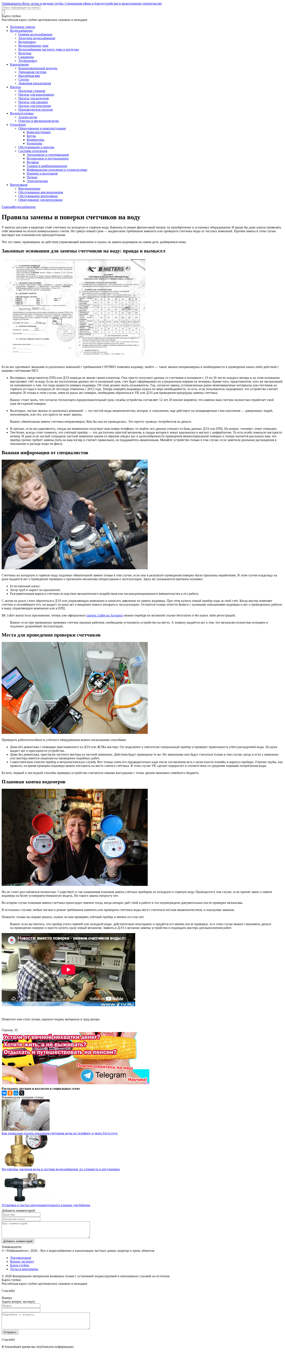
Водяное (33, 162)
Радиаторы (34, 143)
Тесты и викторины (24, 1269)
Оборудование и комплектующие (42, 128)
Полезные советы (22, 27)
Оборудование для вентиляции (40, 200)
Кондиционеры (29, 188)
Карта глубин (19, 1265)
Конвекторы (35, 139)
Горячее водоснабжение (35, 34)
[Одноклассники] (10, 1093)
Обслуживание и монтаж (36, 147)
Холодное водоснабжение (36, 38)
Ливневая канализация (34, 83)
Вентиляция (18, 184)
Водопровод (27, 42)
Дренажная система (32, 72)
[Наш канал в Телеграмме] (75, 1083)
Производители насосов (35, 109)
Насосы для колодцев (33, 98)
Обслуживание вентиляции (38, 196)
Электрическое (37, 181)
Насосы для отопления (34, 106)
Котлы (31, 136)
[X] (21, 1093)
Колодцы (24, 53)
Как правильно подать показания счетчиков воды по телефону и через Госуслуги (59, 1133)
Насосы (15, 87)
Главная (7, 207)
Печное (32, 177)
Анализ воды (27, 117)
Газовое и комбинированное (47, 166)
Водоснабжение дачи (33, 45)
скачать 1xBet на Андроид (104, 615)
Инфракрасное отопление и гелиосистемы (57, 169)
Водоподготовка (22, 113)
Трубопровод (27, 60)
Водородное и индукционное (48, 158)
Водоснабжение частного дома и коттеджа (48, 49)
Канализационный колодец (37, 68)
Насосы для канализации (36, 94)
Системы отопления (32, 151)
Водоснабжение (21, 30)
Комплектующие (39, 132)
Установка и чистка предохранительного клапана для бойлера (46, 1205)
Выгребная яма (29, 75)
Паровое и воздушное (42, 173)
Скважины (26, 57)
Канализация (19, 64)
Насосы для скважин (33, 102)
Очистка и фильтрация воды (38, 121)
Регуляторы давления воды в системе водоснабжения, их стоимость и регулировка (61, 1169)
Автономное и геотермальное (48, 154)
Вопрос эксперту (22, 1261)
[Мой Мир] (15, 1093)
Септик (23, 79)
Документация (20, 1257)
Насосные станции (31, 91)
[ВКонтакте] (4, 1093)
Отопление (18, 124)
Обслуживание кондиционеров (40, 192)
